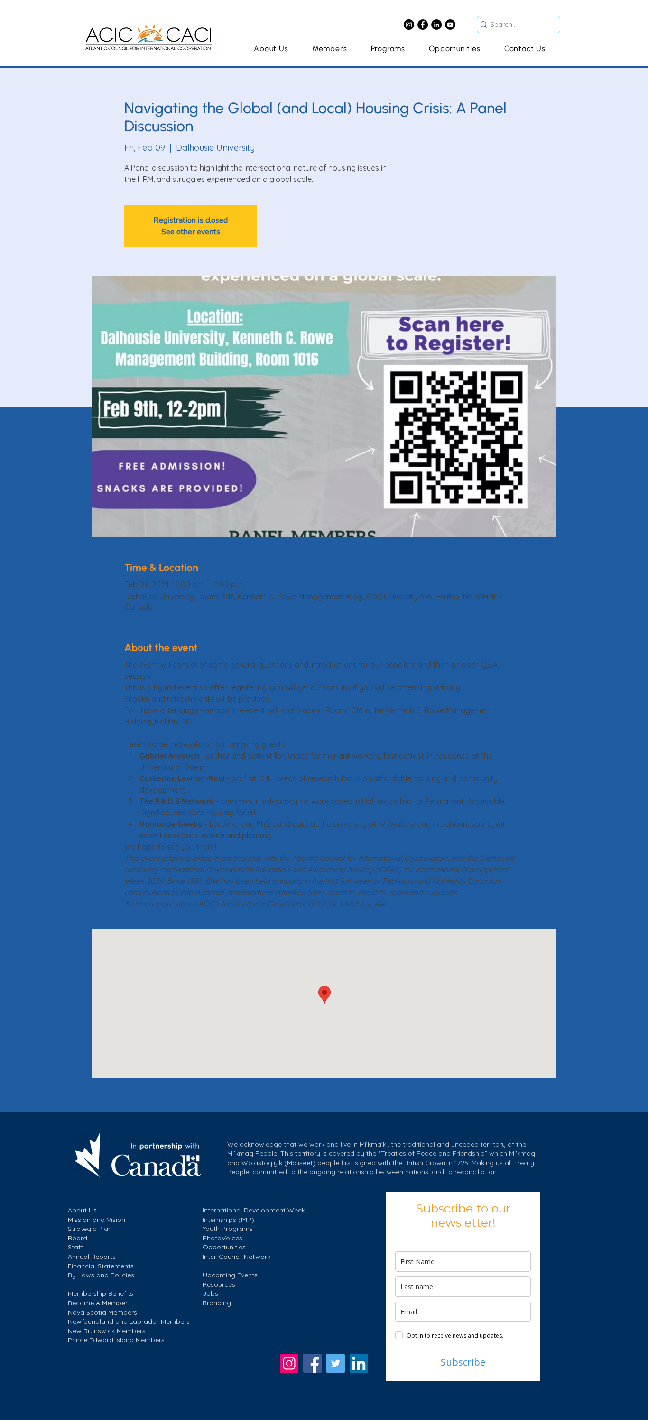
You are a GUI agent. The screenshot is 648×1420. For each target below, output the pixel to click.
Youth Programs (228, 1228)
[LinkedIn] (436, 24)
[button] (388, 48)
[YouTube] (450, 24)
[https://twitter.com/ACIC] (335, 1363)
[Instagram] (409, 24)
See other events (190, 231)
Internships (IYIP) (228, 1219)
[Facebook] (422, 24)
